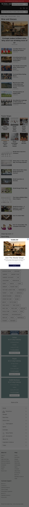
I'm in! (14, 265)
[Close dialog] (28, 239)
